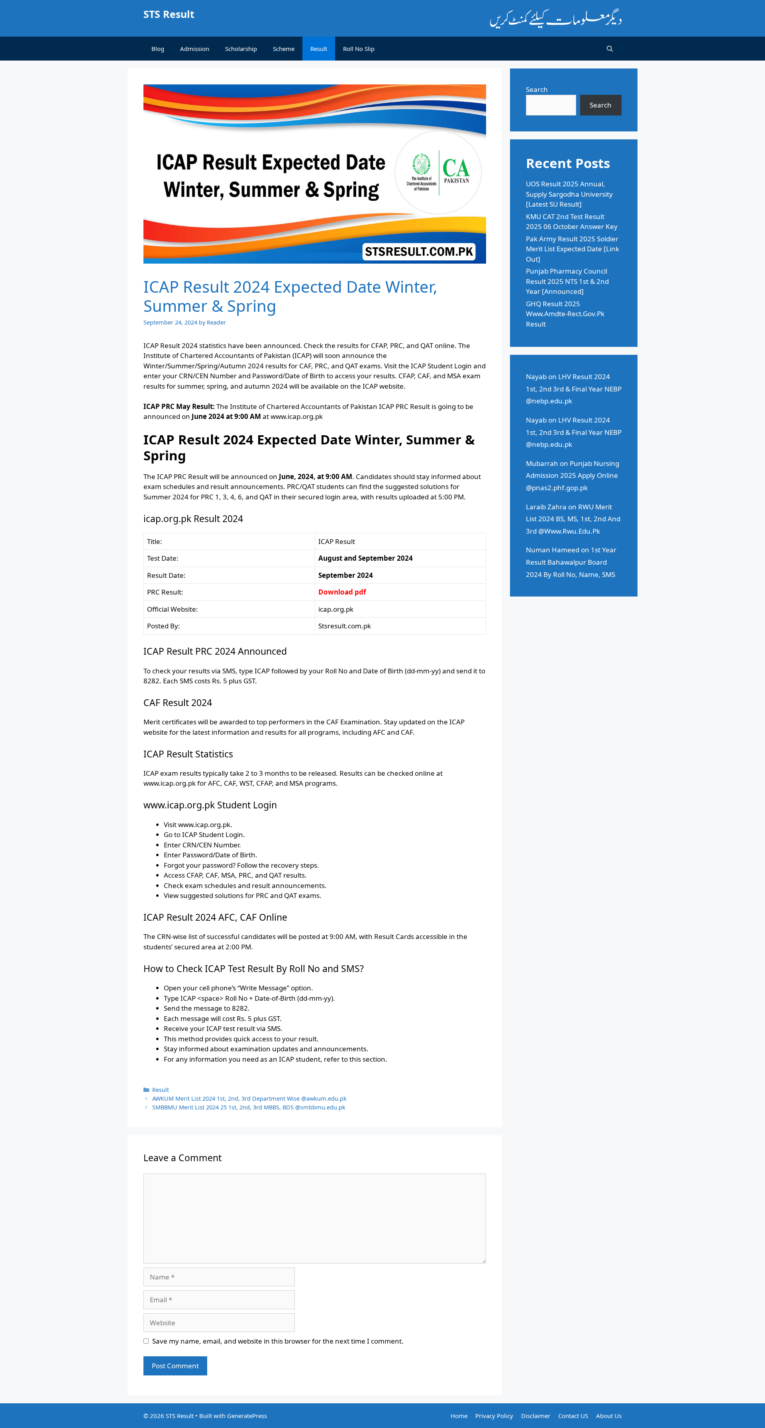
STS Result (168, 14)
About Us (609, 1416)
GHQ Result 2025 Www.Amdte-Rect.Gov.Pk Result (565, 314)
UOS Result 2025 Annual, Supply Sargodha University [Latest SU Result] (569, 194)
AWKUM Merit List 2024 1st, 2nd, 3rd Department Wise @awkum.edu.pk (249, 1098)
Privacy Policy (494, 1416)
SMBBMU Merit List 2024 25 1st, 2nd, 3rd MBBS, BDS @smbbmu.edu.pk (248, 1107)
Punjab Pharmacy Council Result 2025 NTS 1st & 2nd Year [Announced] (567, 281)
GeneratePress (247, 1416)
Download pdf (342, 592)
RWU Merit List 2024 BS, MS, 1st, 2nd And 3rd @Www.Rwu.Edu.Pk (573, 519)
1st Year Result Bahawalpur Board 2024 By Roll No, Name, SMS (571, 562)
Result (318, 49)
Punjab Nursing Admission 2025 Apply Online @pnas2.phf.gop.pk (572, 475)
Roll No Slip (359, 49)
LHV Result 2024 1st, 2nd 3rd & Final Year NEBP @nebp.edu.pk (574, 388)
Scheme (283, 49)
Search (537, 89)
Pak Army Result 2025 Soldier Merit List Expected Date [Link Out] (572, 249)
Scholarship (241, 49)
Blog (157, 49)
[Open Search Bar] (610, 49)
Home (459, 1416)
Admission (194, 49)
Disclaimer (535, 1416)
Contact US (573, 1416)
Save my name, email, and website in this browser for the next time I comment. (278, 1341)
